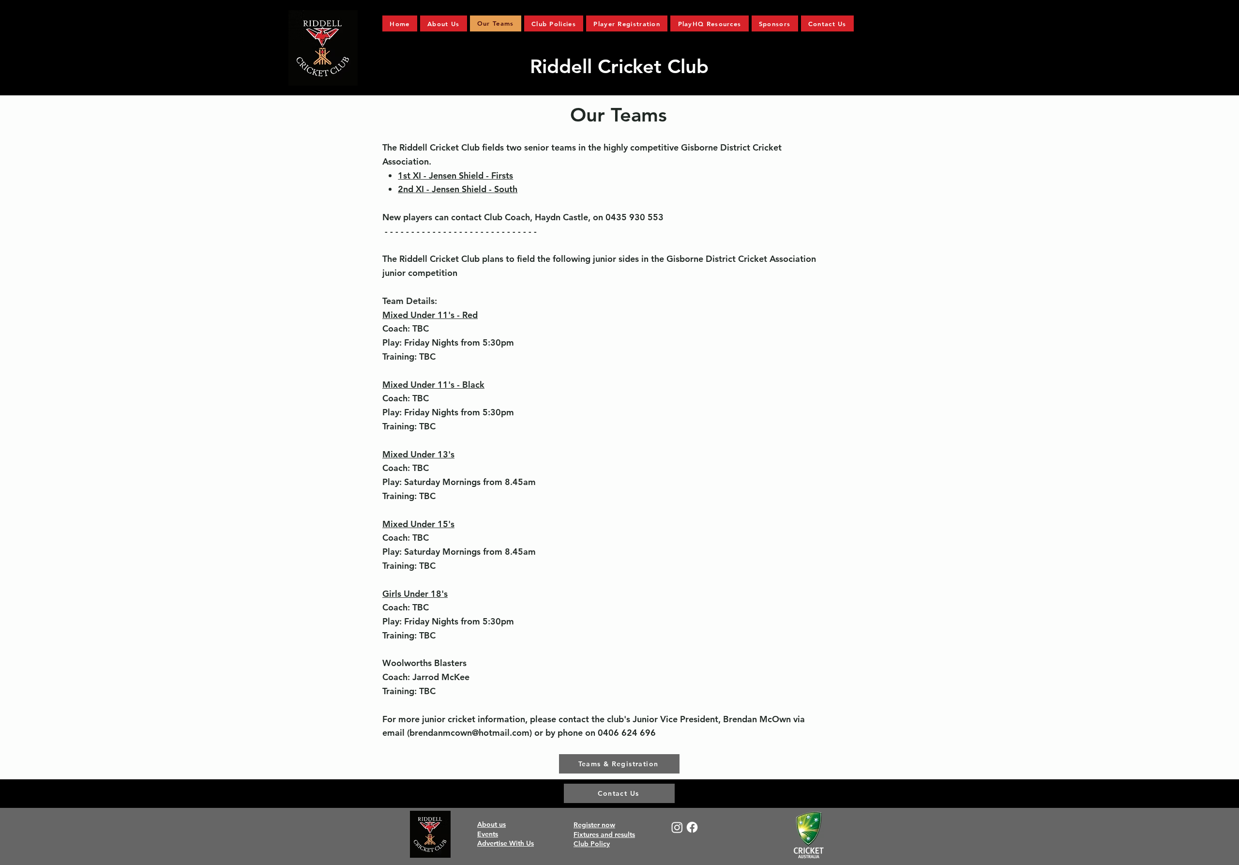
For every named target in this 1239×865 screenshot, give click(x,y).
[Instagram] (677, 827)
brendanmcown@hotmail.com (469, 732)
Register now (594, 824)
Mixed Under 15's (418, 524)
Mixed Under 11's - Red (430, 314)
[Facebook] (692, 827)
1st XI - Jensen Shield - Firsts (455, 175)
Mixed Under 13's (418, 454)
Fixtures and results (604, 834)
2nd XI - (415, 189)
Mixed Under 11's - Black (433, 384)
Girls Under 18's (415, 593)
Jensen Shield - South (474, 189)
